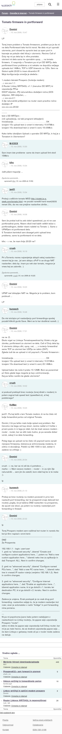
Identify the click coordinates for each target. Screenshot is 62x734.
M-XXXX (13, 143)
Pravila (5, 720)
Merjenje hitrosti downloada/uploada (21, 661)
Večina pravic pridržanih (42, 720)
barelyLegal (7, 683)
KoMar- (13, 404)
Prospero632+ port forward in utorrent (21, 671)
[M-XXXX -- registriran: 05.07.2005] (5, 145)
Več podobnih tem (7, 712)
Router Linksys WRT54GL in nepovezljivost (24, 700)
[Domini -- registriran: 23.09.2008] (5, 31)
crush (12, 248)
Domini (13, 29)
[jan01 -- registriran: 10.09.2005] (5, 191)
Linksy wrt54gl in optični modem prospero (24, 690)
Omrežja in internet (19, 667)
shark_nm (7, 674)
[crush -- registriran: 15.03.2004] (5, 250)
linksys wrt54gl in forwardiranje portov (22, 681)
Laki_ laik (6, 703)
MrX (4, 664)
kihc (11, 162)
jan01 (12, 189)
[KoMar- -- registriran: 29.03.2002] (5, 406)
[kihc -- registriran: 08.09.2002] (5, 164)
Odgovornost (8, 724)
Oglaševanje (38, 724)
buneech (14, 308)
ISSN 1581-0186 (39, 729)
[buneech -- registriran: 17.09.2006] (5, 310)
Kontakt (6, 729)
